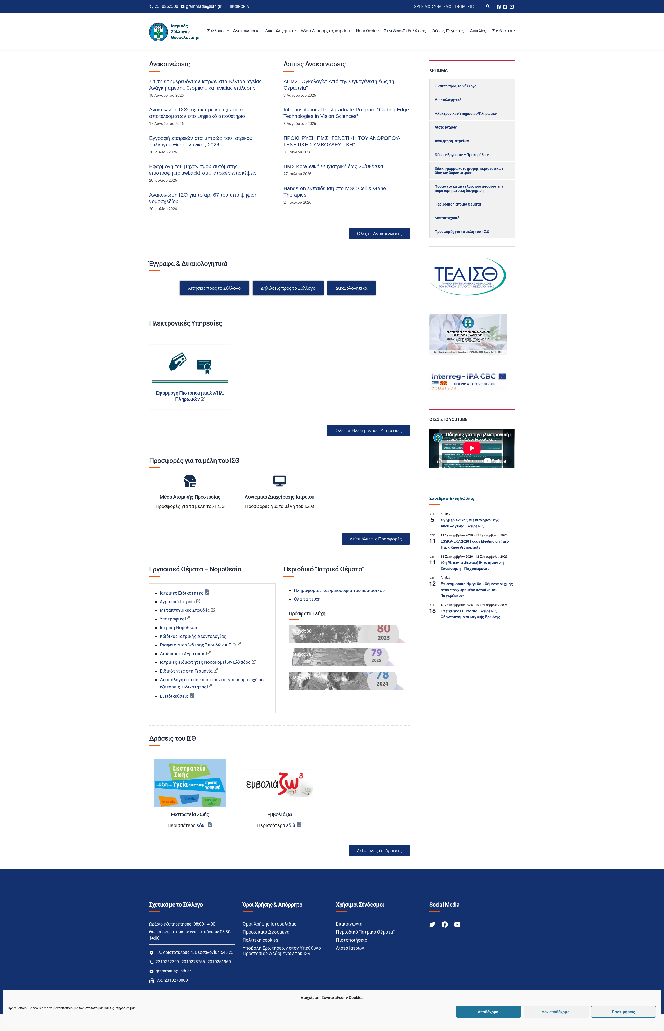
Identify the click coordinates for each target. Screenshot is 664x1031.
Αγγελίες (478, 30)
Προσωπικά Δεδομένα (266, 932)
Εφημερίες (465, 6)
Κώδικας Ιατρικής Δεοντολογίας (193, 636)
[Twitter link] (433, 924)
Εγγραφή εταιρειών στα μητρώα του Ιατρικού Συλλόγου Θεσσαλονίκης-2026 (200, 141)
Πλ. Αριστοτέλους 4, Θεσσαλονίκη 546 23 (194, 952)
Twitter (505, 6)
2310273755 (193, 961)
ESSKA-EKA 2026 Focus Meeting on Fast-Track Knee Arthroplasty (475, 544)
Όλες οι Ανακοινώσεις (379, 233)
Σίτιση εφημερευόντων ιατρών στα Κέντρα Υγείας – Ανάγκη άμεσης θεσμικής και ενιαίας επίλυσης (207, 85)
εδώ (201, 825)
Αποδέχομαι (489, 1011)
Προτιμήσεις (623, 1011)
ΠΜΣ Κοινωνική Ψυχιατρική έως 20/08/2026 (334, 166)
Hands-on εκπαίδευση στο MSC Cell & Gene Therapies (334, 192)
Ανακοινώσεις (246, 30)
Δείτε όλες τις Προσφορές (376, 539)
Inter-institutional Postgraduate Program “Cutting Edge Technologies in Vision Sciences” (346, 113)
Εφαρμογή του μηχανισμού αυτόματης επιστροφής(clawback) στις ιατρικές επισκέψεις (202, 170)
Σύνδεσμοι (502, 30)
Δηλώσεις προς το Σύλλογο (288, 288)
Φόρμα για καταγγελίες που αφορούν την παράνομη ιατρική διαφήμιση (469, 188)
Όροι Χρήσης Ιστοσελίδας (269, 924)
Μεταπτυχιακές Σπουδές (185, 610)
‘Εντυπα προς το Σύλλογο (455, 86)
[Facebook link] (445, 924)
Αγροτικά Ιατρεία (177, 601)
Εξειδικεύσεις (174, 696)
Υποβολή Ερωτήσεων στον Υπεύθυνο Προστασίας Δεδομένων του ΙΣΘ (282, 950)
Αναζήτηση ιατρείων (452, 141)
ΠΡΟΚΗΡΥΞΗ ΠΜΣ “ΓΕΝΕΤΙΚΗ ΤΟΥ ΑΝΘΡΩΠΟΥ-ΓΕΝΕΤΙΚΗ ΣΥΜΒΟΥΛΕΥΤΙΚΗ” (341, 141)
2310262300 (166, 6)
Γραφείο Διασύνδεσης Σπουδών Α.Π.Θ (198, 644)
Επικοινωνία (237, 6)
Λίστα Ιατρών (446, 127)
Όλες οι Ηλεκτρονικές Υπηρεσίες (368, 430)
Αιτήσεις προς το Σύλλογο (214, 288)
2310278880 (176, 980)
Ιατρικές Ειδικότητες (181, 593)
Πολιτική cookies (260, 940)
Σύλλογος (216, 30)
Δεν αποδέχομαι (556, 1011)
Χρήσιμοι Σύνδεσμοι (433, 6)
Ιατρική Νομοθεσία (179, 627)
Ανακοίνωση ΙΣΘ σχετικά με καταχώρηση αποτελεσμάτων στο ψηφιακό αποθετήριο (197, 113)
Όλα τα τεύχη (307, 599)
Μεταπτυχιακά (447, 218)
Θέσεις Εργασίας (448, 30)
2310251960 (219, 961)
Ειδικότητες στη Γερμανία (186, 671)
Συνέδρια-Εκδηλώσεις (405, 30)
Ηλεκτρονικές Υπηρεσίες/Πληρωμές (466, 113)
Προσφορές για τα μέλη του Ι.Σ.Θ (462, 232)
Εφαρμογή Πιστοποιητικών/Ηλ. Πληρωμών (190, 396)
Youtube (511, 6)
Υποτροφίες (172, 619)
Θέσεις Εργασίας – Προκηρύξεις (462, 155)
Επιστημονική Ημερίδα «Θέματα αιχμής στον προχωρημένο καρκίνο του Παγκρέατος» (477, 589)
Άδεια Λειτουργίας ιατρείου (325, 30)
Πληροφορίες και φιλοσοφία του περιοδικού (339, 590)
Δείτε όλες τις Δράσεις (379, 850)
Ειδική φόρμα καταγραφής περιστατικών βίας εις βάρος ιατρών (469, 170)
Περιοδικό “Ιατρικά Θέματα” (458, 204)
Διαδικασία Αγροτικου (182, 653)
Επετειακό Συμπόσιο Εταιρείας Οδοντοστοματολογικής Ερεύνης (470, 613)
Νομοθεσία (366, 30)
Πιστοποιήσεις (351, 940)
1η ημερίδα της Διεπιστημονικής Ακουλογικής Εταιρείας (470, 522)
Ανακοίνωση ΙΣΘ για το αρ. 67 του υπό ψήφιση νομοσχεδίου (203, 198)
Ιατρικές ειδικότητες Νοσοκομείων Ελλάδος (205, 662)
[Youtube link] (457, 924)
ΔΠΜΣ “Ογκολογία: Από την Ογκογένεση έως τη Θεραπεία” (338, 85)
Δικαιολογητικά (279, 30)
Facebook (498, 6)
